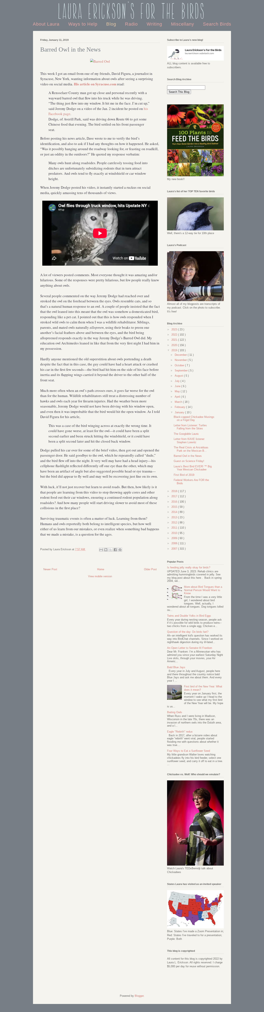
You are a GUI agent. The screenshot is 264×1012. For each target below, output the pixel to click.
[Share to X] (110, 550)
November (181, 360)
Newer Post (50, 569)
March (179, 401)
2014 (174, 512)
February (180, 407)
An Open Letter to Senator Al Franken (189, 647)
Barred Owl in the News (188, 455)
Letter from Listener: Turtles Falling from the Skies (190, 427)
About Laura (47, 24)
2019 (174, 350)
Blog (112, 24)
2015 (174, 506)
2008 (174, 543)
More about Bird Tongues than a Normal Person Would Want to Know (203, 590)
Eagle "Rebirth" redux (180, 731)
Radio (132, 24)
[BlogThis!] (106, 550)
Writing (155, 24)
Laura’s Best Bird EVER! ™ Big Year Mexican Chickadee (193, 468)
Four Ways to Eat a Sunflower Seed (188, 750)
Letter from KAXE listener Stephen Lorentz (189, 440)
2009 (174, 538)
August (179, 375)
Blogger (139, 995)
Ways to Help (83, 24)
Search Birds (217, 24)
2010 (174, 533)
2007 (174, 548)
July (177, 381)
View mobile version (100, 576)
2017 (174, 496)
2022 (174, 334)
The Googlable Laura (186, 433)
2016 (174, 501)
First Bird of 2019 (184, 474)
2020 (174, 345)
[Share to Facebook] (115, 550)
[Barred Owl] (100, 61)
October (180, 365)
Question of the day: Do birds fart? (187, 631)
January (180, 412)
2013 (174, 517)
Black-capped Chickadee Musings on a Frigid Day (194, 418)
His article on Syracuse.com (95, 84)
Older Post (150, 569)
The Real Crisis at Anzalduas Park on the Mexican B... (191, 449)
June (178, 386)
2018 (174, 491)
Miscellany (183, 24)
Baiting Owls (174, 712)
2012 (174, 522)
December (181, 354)
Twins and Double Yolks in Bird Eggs (189, 615)
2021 (174, 339)
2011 (174, 527)
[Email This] (101, 550)
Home (100, 569)
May (178, 391)
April (178, 396)
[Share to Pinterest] (120, 550)
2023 (174, 329)
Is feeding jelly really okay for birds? (188, 567)
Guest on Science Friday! (189, 461)
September (182, 370)
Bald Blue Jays (176, 667)
